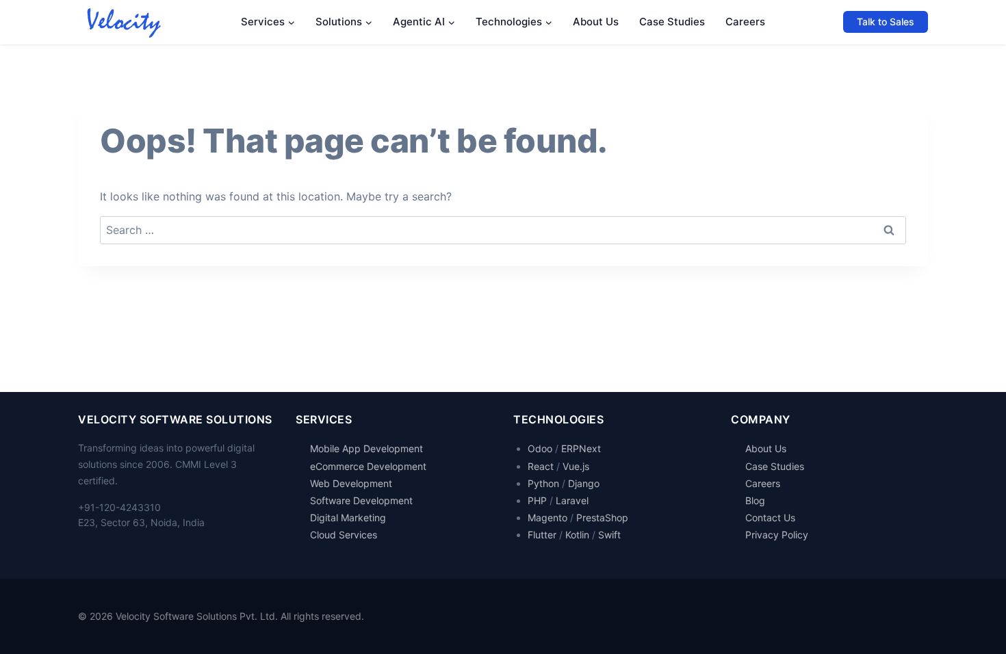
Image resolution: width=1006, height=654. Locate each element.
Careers (745, 21)
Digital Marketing (348, 517)
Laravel (572, 500)
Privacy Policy (776, 534)
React (541, 466)
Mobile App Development (366, 448)
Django (583, 483)
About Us (596, 21)
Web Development (351, 483)
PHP (537, 500)
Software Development (361, 500)
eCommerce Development (368, 466)
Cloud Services (343, 534)
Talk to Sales (885, 21)
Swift (609, 534)
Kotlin (577, 534)
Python (543, 483)
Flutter (542, 534)
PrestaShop (602, 517)
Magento (547, 517)
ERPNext (581, 448)
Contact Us (770, 517)
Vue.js (576, 466)
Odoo (540, 448)
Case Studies (672, 21)
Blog (755, 500)
